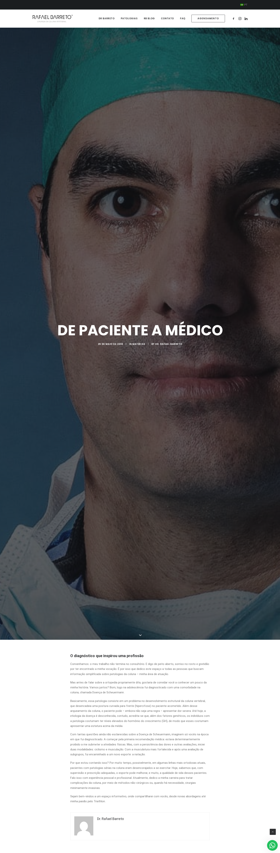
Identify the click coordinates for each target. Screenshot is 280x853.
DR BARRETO (107, 18)
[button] (234, 18)
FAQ (182, 18)
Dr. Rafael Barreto (168, 344)
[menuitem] (243, 5)
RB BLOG (149, 18)
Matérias (138, 344)
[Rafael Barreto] (53, 18)
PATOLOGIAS (129, 18)
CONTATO (167, 18)
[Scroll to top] (273, 831)
